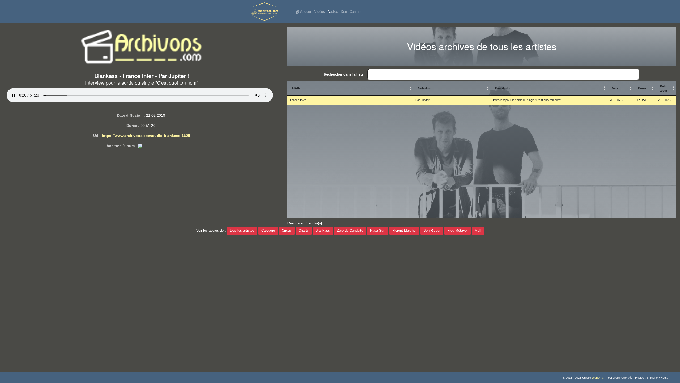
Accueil (305, 12)
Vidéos (319, 12)
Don (344, 12)
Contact (356, 12)
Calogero (268, 230)
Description (503, 88)
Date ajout (663, 88)
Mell (478, 230)
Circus (287, 230)
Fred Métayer (457, 230)
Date (615, 88)
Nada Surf (377, 230)
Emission (424, 88)
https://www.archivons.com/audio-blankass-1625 (146, 136)
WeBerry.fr (599, 377)
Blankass (323, 230)
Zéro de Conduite (350, 230)
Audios (333, 12)
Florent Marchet (404, 230)
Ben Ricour (431, 230)
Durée (642, 88)
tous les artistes (242, 230)
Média (296, 88)
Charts (304, 230)
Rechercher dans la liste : (345, 74)
